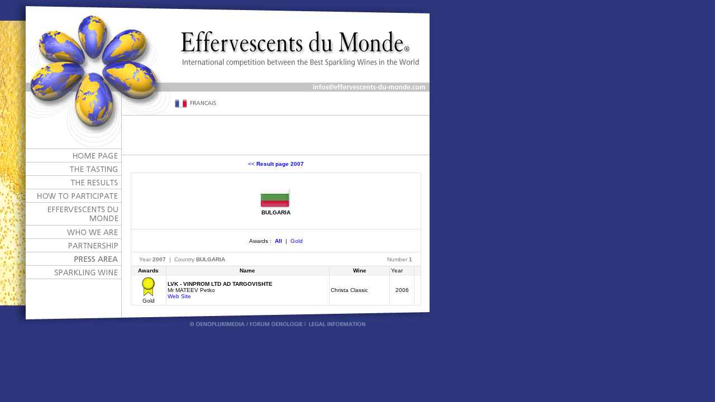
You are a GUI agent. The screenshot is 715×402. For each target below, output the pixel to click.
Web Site (179, 296)
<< (276, 164)
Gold (296, 241)
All (278, 241)
